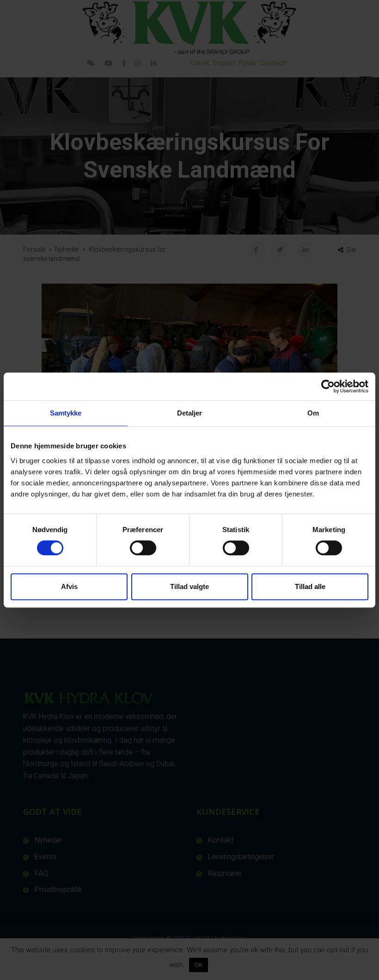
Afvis (69, 586)
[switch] (143, 547)
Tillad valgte (189, 586)
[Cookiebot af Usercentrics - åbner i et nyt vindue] (327, 386)
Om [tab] (313, 413)
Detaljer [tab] (189, 413)
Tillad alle (310, 586)
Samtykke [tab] (66, 413)
